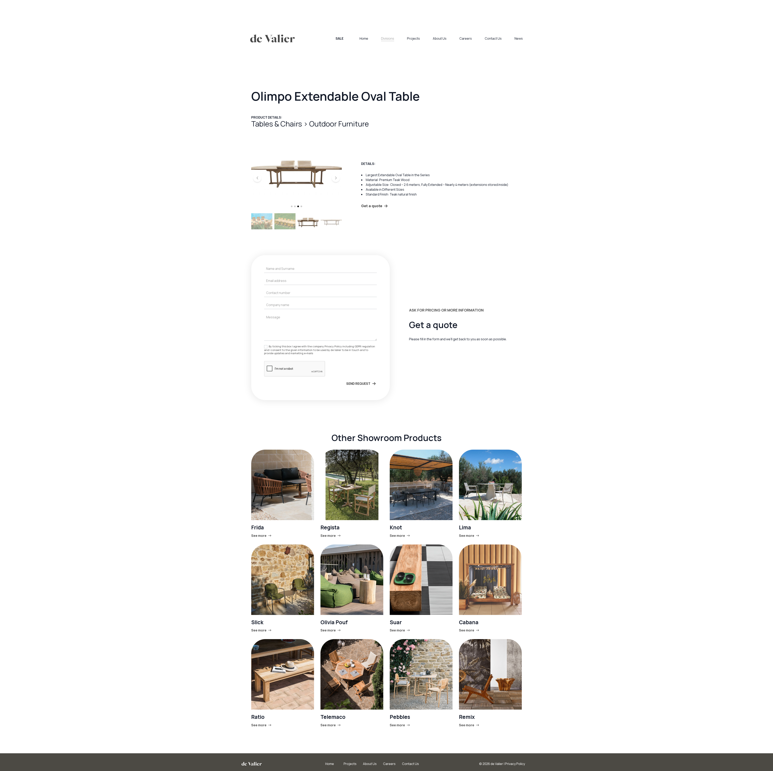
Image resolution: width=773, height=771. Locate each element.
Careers (465, 38)
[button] (257, 178)
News (519, 38)
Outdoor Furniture (339, 124)
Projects (413, 38)
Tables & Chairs (277, 124)
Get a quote (371, 205)
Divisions (387, 38)
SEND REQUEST (358, 383)
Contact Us (493, 38)
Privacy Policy (515, 764)
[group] (296, 171)
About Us (439, 38)
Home (364, 38)
